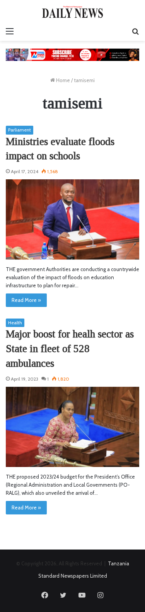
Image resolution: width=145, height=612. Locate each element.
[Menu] (10, 31)
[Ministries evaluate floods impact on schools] (72, 219)
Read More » (26, 300)
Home (62, 80)
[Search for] (135, 31)
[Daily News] (73, 11)
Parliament (19, 130)
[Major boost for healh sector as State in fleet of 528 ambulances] (72, 427)
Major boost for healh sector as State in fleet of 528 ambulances (70, 348)
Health (15, 322)
